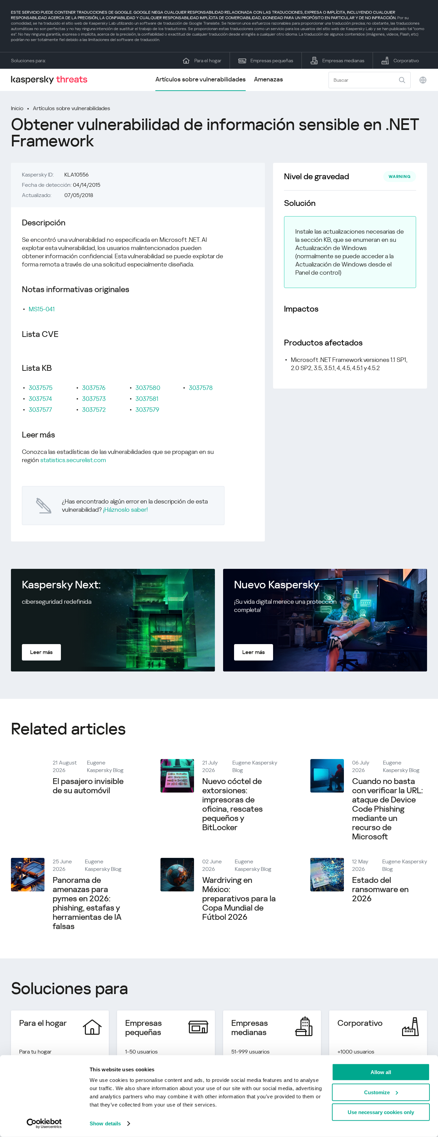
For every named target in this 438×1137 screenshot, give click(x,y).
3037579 (147, 409)
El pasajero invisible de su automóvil (88, 785)
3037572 (94, 409)
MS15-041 (42, 309)
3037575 (40, 387)
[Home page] (52, 80)
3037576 (93, 387)
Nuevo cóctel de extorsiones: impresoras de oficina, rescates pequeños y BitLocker (232, 804)
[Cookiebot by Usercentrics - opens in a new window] (44, 1124)
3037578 (201, 387)
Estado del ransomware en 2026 (380, 889)
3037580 (148, 387)
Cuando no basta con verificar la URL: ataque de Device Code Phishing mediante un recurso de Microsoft (387, 808)
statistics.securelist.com (73, 459)
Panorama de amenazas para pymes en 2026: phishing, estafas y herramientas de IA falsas (87, 903)
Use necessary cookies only (381, 1112)
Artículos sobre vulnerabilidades (200, 79)
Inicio (17, 108)
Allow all (381, 1072)
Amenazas (268, 79)
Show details (105, 1123)
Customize (377, 1092)
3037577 (40, 409)
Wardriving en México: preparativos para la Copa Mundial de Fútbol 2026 (239, 898)
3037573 (94, 398)
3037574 (40, 398)
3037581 (147, 398)
